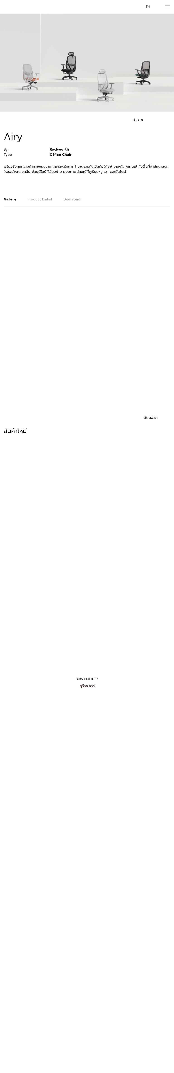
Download (71, 199)
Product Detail (39, 199)
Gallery (10, 199)
